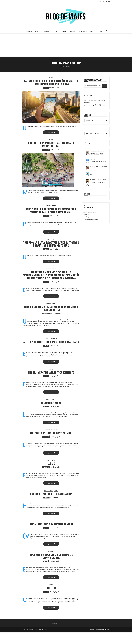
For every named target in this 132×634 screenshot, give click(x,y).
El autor (37, 31)
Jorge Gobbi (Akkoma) (91, 220)
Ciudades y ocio (51, 403)
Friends (87, 194)
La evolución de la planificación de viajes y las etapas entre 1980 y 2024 (51, 82)
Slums (51, 463)
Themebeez (106, 630)
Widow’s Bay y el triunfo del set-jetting (98, 173)
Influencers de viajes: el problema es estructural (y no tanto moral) (98, 167)
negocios (47, 490)
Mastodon (55, 623)
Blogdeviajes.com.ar (90, 212)
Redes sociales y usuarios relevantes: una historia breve (51, 308)
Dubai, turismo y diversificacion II (51, 524)
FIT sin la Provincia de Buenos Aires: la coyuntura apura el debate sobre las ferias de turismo (95, 153)
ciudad (47, 338)
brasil (51, 369)
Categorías (87, 130)
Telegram (46, 31)
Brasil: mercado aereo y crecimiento (51, 372)
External (86, 214)
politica (55, 430)
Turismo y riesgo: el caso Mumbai (51, 433)
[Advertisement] (66, 45)
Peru (51, 490)
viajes (51, 77)
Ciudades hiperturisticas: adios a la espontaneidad (51, 144)
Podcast (72, 31)
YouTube (63, 31)
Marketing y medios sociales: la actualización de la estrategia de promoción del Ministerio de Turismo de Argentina (51, 275)
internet (48, 303)
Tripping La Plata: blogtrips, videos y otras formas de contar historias (51, 244)
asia (51, 521)
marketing (48, 206)
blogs (48, 239)
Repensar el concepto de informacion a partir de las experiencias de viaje (51, 210)
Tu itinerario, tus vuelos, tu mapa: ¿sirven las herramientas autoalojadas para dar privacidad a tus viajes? (96, 182)
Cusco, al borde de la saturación (51, 494)
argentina (48, 269)
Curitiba (51, 588)
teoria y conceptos (51, 399)
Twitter (55, 31)
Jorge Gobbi (55, 87)
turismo (54, 206)
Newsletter (81, 31)
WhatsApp (91, 31)
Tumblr (100, 31)
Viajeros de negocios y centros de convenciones (51, 556)
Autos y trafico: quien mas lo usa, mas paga (51, 342)
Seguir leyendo (51, 132)
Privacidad (28, 31)
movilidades (53, 338)
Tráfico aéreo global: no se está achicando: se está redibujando (98, 160)
